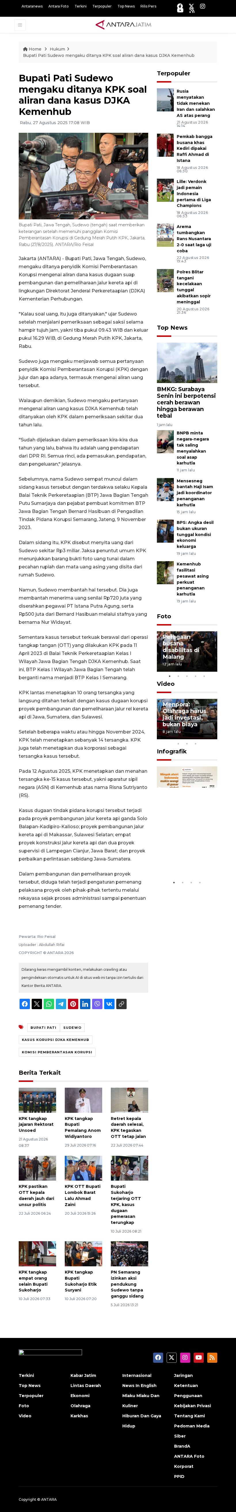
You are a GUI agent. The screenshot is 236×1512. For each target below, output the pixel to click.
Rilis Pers (148, 6)
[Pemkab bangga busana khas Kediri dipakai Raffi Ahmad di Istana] (165, 145)
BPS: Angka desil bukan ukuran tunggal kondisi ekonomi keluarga (195, 534)
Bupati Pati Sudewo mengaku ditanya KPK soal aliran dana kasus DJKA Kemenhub (109, 55)
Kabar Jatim (83, 1375)
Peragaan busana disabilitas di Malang (181, 646)
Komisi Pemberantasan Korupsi (57, 1052)
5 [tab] (204, 676)
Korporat (183, 1466)
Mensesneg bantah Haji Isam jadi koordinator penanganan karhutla (195, 492)
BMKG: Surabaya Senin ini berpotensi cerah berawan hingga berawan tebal (186, 402)
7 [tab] (213, 736)
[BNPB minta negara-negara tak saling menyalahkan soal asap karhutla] (165, 441)
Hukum (57, 49)
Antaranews (32, 6)
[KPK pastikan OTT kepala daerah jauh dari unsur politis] (37, 1168)
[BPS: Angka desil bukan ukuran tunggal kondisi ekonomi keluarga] (165, 530)
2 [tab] (178, 676)
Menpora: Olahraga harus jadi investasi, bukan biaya (184, 714)
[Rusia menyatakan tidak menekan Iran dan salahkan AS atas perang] (165, 99)
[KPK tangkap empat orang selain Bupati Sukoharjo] (37, 1253)
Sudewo (72, 1028)
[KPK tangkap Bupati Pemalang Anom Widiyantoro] (83, 1099)
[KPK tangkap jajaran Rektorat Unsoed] (37, 1099)
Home (35, 49)
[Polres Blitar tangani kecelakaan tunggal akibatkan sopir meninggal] (165, 280)
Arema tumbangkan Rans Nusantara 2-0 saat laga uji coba (194, 238)
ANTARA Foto (189, 1456)
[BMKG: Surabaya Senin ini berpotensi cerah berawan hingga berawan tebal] (187, 362)
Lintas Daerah (86, 1385)
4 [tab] (196, 676)
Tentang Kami (189, 1415)
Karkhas (79, 1415)
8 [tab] (178, 743)
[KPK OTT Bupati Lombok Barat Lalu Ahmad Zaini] (83, 1168)
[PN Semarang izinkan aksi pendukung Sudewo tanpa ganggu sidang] (129, 1253)
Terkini (81, 6)
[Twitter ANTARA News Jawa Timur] (191, 6)
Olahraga (80, 1405)
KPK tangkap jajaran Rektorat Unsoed (36, 1124)
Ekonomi (80, 1395)
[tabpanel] (187, 651)
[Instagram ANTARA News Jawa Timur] (202, 6)
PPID (179, 1476)
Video (166, 683)
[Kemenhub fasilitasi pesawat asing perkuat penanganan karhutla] (165, 572)
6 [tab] (204, 736)
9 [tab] (187, 743)
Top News (126, 6)
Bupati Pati (43, 1028)
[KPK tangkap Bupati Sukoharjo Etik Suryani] (83, 1253)
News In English (139, 1385)
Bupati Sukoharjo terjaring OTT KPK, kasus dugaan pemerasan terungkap (126, 1204)
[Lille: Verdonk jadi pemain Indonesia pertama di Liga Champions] (165, 190)
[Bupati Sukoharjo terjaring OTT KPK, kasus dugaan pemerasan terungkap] (129, 1168)
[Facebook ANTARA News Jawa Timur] (180, 6)
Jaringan (183, 1375)
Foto (164, 616)
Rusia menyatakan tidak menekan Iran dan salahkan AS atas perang (196, 103)
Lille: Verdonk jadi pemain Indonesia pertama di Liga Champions (194, 193)
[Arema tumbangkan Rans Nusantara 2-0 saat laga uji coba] (165, 235)
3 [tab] (187, 676)
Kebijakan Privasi (192, 1405)
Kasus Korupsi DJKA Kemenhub (55, 1040)
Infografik (172, 751)
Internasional (136, 1375)
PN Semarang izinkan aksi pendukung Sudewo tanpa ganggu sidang (127, 1284)
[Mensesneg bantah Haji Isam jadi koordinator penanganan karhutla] (165, 489)
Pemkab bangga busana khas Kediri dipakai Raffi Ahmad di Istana (194, 148)
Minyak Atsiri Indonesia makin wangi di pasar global (187, 852)
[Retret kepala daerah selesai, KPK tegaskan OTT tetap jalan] (129, 1099)
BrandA (182, 1446)
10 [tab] (196, 743)
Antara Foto (58, 6)
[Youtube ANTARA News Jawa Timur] (180, 10)
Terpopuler (102, 6)
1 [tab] (170, 676)
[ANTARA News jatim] (123, 25)
